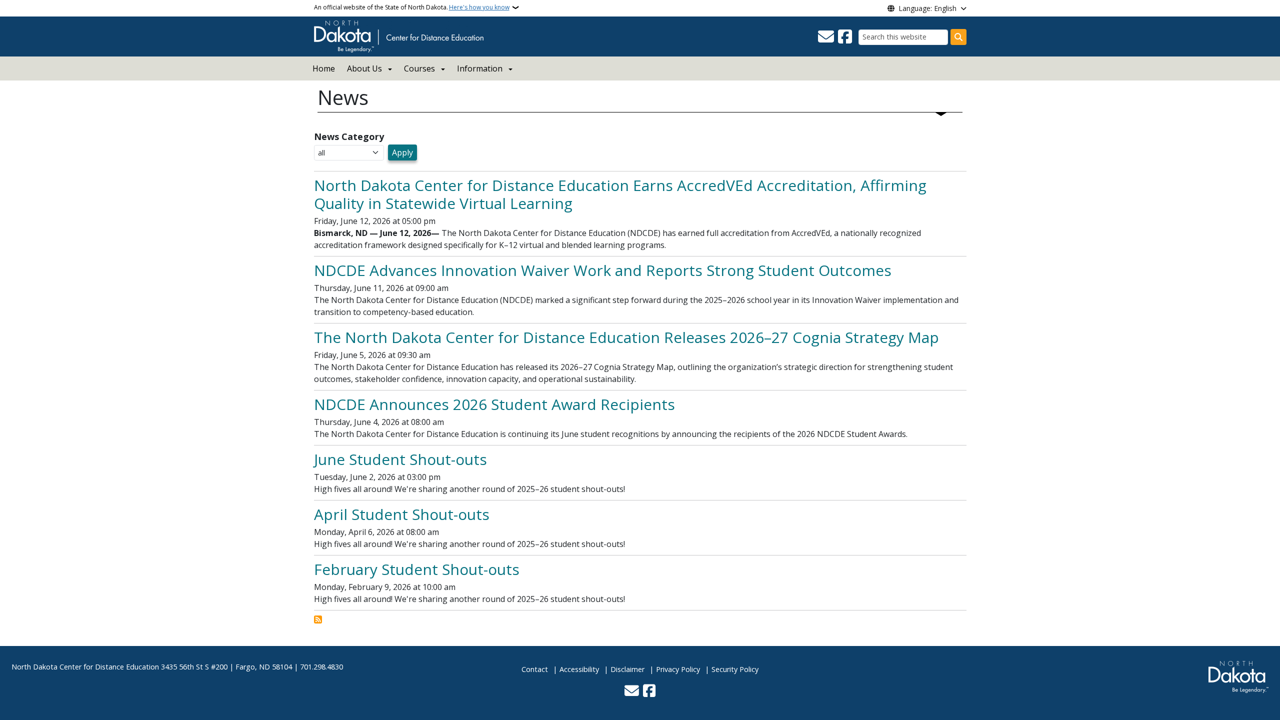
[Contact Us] (826, 37)
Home (323, 68)
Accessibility (579, 669)
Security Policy (735, 669)
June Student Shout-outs (400, 459)
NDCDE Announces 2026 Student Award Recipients (494, 404)
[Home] (399, 35)
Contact (535, 669)
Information (479, 68)
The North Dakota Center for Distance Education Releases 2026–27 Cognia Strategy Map (626, 337)
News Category (349, 136)
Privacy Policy (678, 669)
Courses (419, 68)
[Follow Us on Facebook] (845, 37)
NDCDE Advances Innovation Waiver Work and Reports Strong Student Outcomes (603, 270)
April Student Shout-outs (402, 514)
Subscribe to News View (318, 620)
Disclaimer (627, 669)
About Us (364, 68)
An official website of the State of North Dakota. (412, 7)
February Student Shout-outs (417, 569)
